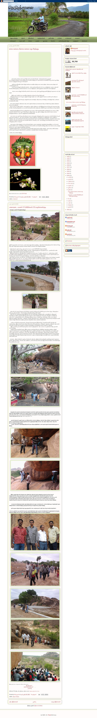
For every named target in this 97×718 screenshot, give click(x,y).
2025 (68, 158)
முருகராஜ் (30, 688)
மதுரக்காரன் (69, 217)
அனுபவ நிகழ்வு (14, 38)
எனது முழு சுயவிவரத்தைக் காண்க (78, 50)
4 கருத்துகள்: (35, 196)
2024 (68, 161)
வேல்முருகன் (75, 48)
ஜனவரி (70, 207)
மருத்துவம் (75, 41)
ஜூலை (70, 187)
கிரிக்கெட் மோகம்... (76, 87)
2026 (68, 156)
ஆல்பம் (23, 38)
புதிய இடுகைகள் (13, 701)
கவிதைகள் (13, 41)
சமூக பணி (22, 41)
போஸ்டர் (53, 41)
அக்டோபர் (70, 181)
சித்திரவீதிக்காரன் (71, 221)
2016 (68, 169)
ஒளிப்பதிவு (51, 38)
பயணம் (37, 41)
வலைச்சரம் (69, 234)
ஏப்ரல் (69, 200)
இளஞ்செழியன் (29, 685)
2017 (68, 167)
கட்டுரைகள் (68, 38)
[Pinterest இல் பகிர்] (48, 197)
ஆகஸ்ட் (70, 185)
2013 (68, 175)
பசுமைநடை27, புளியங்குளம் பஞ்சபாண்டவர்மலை (78, 81)
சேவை (30, 41)
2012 (68, 209)
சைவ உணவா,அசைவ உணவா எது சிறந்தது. (24, 49)
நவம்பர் (70, 179)
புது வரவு (45, 41)
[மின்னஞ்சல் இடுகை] (40, 196)
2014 (68, 173)
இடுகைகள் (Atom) (38, 705)
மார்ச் (69, 202)
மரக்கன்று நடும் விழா (64, 41)
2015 (68, 171)
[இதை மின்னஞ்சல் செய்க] (42, 197)
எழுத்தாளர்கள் (41, 38)
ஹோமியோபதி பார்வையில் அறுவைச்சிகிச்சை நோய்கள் (78, 113)
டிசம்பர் (70, 177)
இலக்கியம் (31, 38)
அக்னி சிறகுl (24, 193)
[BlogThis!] (44, 197)
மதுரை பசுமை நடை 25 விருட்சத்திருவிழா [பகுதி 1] (78, 120)
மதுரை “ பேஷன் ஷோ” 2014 (78, 126)
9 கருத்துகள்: (34, 694)
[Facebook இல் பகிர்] (47, 197)
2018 (68, 165)
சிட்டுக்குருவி (70, 225)
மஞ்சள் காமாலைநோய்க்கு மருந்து (79, 73)
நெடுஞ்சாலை (20, 7)
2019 (68, 163)
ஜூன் (69, 189)
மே (69, 198)
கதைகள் (77, 38)
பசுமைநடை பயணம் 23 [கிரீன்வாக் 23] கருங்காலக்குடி (27, 207)
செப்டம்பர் (70, 183)
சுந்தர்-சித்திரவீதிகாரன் (28, 686)
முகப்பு (34, 701)
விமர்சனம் (84, 41)
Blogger (49, 714)
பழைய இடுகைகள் (55, 701)
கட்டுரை (60, 38)
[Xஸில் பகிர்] (45, 197)
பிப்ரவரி (70, 205)
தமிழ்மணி (69, 230)
